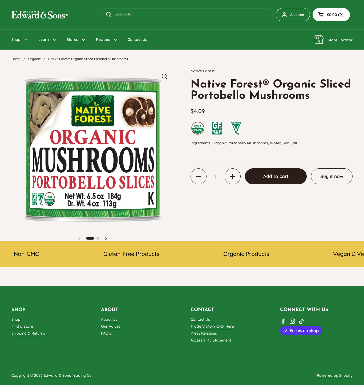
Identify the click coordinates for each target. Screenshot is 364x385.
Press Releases (204, 333)
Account (297, 14)
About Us (109, 319)
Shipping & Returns (28, 333)
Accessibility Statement (211, 340)
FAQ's (106, 333)
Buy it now (331, 176)
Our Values (110, 326)
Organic (34, 59)
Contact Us (200, 319)
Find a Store (22, 326)
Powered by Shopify (335, 375)
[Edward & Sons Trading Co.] (39, 15)
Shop (16, 319)
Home (16, 59)
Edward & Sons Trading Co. (68, 375)
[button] (331, 14)
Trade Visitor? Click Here (212, 326)
